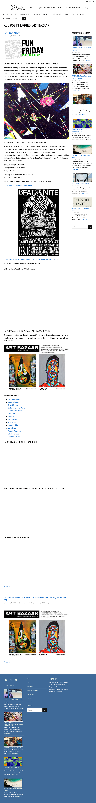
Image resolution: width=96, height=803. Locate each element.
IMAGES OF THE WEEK (40, 14)
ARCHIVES (80, 14)
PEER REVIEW (56, 14)
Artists (22, 36)
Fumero (11, 417)
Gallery (31, 603)
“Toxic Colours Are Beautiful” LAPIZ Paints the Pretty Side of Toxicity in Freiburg (82, 49)
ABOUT (14, 14)
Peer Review (30, 694)
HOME (5, 14)
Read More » (88, 60)
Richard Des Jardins (15, 411)
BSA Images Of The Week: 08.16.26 (80, 105)
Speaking (29, 705)
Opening (46, 603)
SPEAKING (6, 19)
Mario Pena (12, 428)
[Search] (24, 18)
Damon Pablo (13, 425)
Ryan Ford (11, 414)
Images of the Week (33, 690)
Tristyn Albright (13, 402)
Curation (29, 698)
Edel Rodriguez (13, 434)
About (28, 682)
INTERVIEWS (24, 14)
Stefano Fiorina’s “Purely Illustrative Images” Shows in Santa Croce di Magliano (81, 77)
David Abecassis (14, 399)
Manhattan (37, 603)
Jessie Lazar (12, 419)
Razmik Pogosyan (14, 431)
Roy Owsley (12, 422)
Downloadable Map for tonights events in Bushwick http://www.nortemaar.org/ (33, 259)
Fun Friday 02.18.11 (12, 33)
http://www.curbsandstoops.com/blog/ (18, 185)
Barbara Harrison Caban (16, 408)
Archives (29, 702)
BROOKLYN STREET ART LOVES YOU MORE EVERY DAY (58, 7)
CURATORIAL (69, 14)
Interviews (30, 686)
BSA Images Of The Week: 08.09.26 (80, 183)
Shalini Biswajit (13, 405)
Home (28, 679)
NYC (42, 603)
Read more (7, 586)
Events (27, 603)
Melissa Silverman (14, 437)
